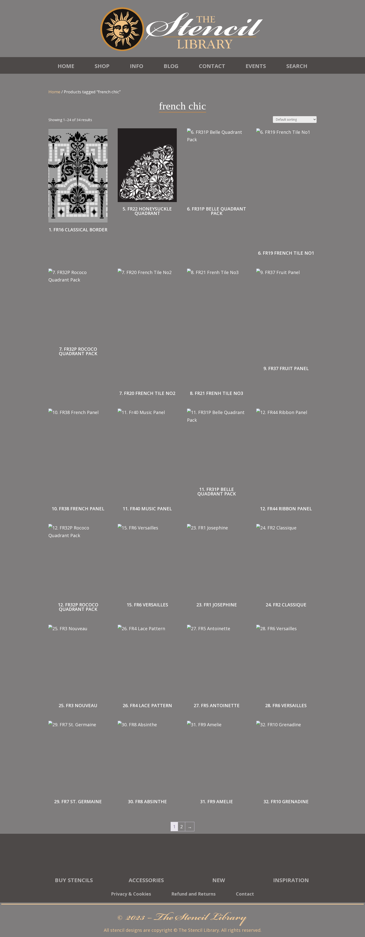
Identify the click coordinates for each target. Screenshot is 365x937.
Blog (171, 65)
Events (256, 65)
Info (136, 65)
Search (296, 65)
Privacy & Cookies (131, 894)
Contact (212, 65)
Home (66, 65)
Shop (102, 65)
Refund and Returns (193, 894)
